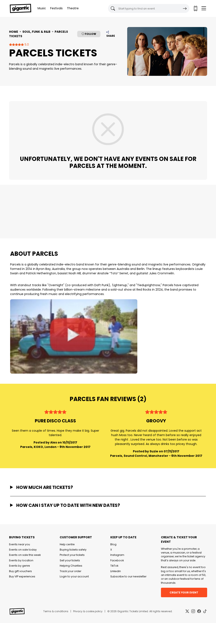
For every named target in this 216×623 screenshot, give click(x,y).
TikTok (114, 565)
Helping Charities (71, 565)
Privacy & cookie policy (88, 611)
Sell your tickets (70, 560)
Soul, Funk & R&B (36, 32)
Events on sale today (23, 549)
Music (42, 8)
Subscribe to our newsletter (128, 576)
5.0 (26, 44)
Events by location (21, 560)
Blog (113, 544)
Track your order (70, 571)
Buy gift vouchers (20, 571)
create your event (184, 592)
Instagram (117, 555)
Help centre (67, 544)
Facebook (117, 560)
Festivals (56, 8)
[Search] (184, 8)
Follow (90, 34)
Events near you (19, 544)
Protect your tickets (72, 555)
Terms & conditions (55, 611)
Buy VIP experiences (22, 576)
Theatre (73, 8)
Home (13, 32)
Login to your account (74, 576)
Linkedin (115, 571)
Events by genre (19, 565)
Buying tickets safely (73, 549)
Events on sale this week (25, 555)
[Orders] (195, 8)
